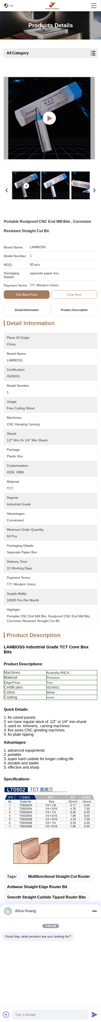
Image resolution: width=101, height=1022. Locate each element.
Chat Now (74, 294)
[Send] (94, 1014)
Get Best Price (26, 294)
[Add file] (6, 1014)
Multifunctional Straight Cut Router (59, 876)
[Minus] (94, 911)
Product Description (74, 310)
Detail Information (27, 310)
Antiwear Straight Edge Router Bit (37, 887)
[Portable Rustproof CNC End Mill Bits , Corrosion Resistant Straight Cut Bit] (49, 118)
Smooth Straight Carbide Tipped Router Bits (46, 897)
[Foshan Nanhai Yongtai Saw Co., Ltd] (52, 5)
